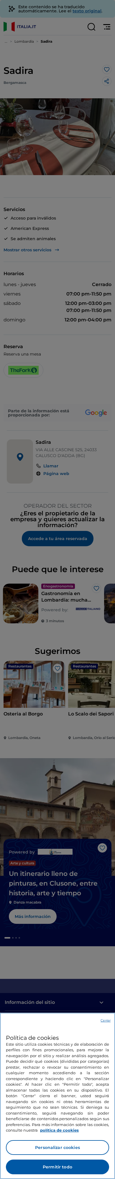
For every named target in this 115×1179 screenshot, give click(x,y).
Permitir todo (57, 1167)
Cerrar (106, 1020)
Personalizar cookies (57, 1147)
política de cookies (59, 1130)
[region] (57, 1096)
